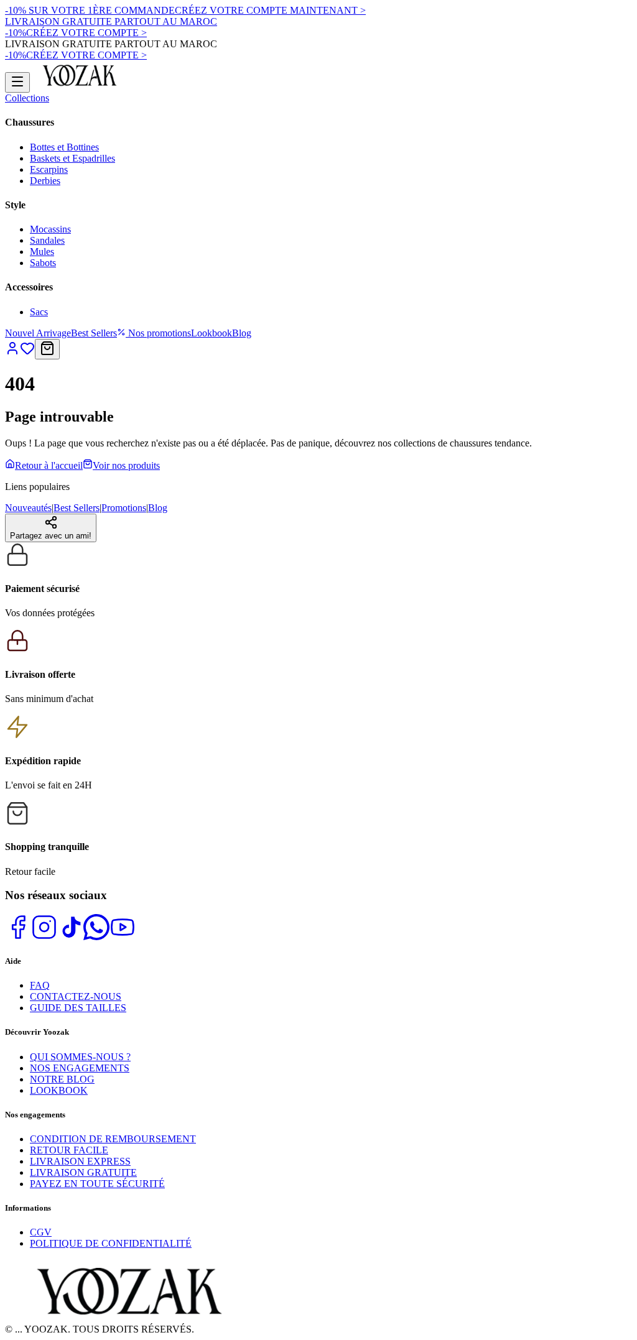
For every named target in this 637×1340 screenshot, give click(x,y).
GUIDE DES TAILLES (78, 1007)
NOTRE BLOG (62, 1079)
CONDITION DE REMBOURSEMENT (113, 1139)
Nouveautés (28, 507)
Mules (42, 251)
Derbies (45, 180)
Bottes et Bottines (64, 147)
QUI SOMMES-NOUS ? (80, 1056)
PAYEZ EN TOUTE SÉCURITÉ (97, 1183)
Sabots (43, 262)
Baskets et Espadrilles (72, 158)
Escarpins (49, 169)
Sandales (47, 240)
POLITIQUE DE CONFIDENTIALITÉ (111, 1243)
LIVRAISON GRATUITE (83, 1172)
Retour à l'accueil (49, 465)
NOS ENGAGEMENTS (79, 1068)
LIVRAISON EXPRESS (80, 1161)
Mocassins (50, 229)
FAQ (40, 985)
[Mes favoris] (27, 352)
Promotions (123, 507)
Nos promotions (158, 333)
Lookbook (211, 333)
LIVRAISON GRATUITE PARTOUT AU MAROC (111, 21)
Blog (241, 333)
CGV (41, 1232)
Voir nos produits (126, 465)
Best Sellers (94, 333)
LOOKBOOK (59, 1090)
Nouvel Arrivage (38, 333)
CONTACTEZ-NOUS (75, 996)
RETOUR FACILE (69, 1150)
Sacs (39, 312)
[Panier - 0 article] (47, 349)
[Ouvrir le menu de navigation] (17, 82)
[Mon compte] (12, 352)
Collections (27, 98)
